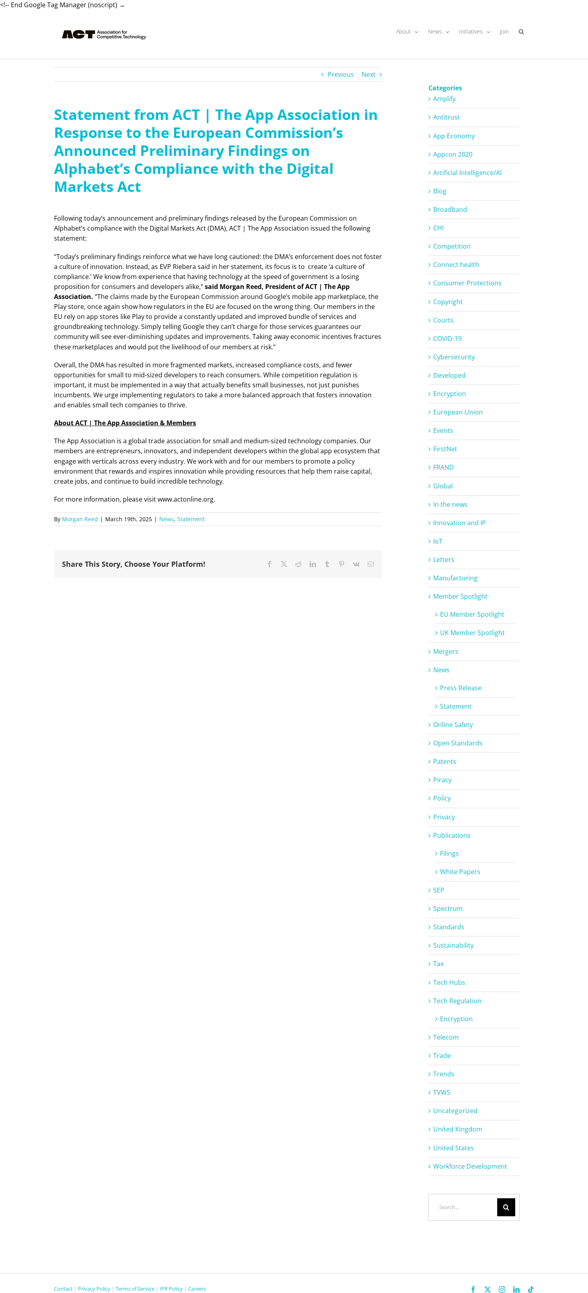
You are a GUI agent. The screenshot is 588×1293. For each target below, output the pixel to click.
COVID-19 (447, 338)
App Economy (454, 135)
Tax (438, 963)
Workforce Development (470, 1166)
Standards (448, 926)
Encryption (449, 393)
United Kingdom (457, 1129)
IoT (437, 541)
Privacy (444, 817)
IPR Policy (171, 1288)
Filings (449, 853)
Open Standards (457, 743)
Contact (63, 1288)
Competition (452, 246)
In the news (450, 504)
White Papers (460, 871)
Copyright (448, 301)
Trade (442, 1055)
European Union (458, 412)
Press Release (461, 687)
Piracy (442, 779)
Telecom (446, 1037)
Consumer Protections (467, 283)
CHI (438, 227)
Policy (442, 798)
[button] (521, 31)
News (166, 519)
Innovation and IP (459, 522)
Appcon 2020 (452, 154)
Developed (449, 375)
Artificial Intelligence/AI (467, 172)
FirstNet (445, 448)
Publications (451, 835)
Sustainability (453, 945)
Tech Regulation (457, 1000)
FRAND (443, 467)
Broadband (450, 209)
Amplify (444, 98)
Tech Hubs (449, 982)
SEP (438, 890)
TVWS (441, 1092)
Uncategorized (455, 1110)
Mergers (445, 651)
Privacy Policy (94, 1288)
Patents (444, 761)
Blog (439, 191)
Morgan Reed (80, 519)
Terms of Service (135, 1288)
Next (369, 74)
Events (443, 430)
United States (453, 1148)
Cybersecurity (454, 357)
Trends (443, 1074)
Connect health (456, 264)
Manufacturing (455, 578)
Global (443, 486)
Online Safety (453, 724)
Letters (443, 559)
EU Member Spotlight (472, 614)
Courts (443, 320)
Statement (191, 519)
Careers (197, 1288)
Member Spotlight (460, 596)
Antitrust (446, 117)
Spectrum (448, 908)
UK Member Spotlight (472, 632)
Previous (341, 74)
